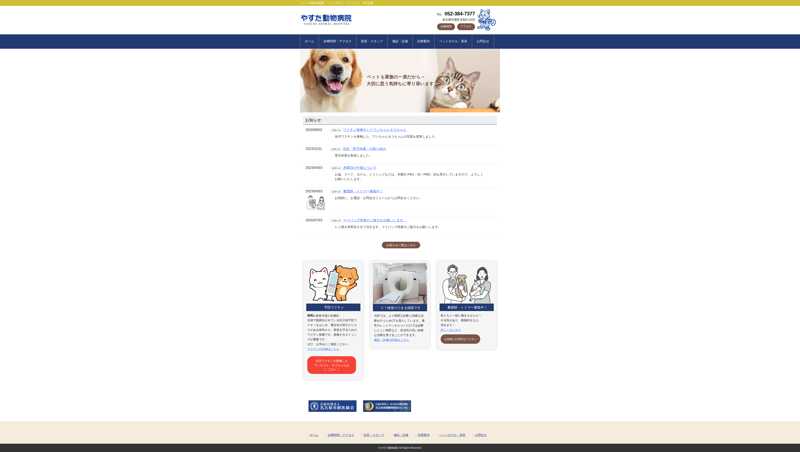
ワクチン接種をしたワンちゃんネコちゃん (374, 130)
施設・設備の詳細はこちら (391, 339)
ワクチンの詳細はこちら (323, 349)
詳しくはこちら (451, 329)
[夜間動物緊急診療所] (387, 410)
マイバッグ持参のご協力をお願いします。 (374, 220)
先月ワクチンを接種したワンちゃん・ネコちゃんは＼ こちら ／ (331, 365)
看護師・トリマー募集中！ (363, 191)
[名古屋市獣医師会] (332, 410)
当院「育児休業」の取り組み (364, 149)
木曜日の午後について (359, 167)
